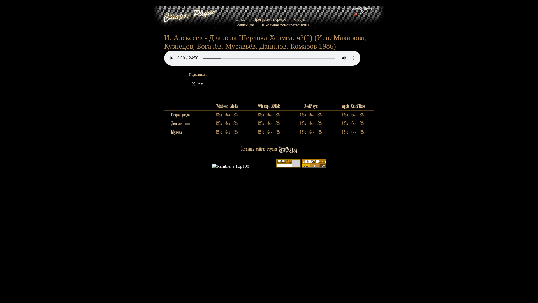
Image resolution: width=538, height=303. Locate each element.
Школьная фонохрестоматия (285, 25)
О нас (240, 19)
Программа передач (269, 19)
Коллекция (245, 25)
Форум (300, 19)
